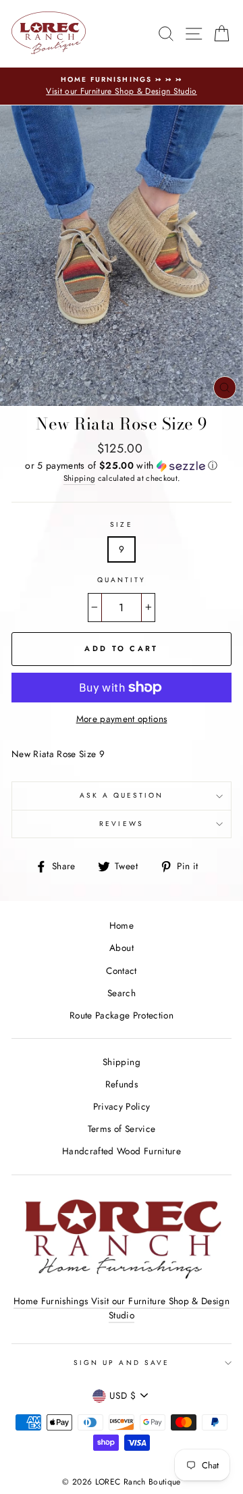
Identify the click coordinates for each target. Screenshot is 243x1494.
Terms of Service (121, 1128)
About (121, 947)
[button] (121, 465)
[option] (121, 86)
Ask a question (122, 795)
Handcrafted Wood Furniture (121, 1151)
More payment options (121, 718)
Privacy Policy (122, 1106)
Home (121, 925)
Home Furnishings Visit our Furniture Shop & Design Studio (122, 1308)
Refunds (121, 1084)
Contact (121, 970)
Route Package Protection (121, 1015)
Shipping (79, 478)
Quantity (121, 580)
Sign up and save (121, 1363)
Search (121, 993)
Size (121, 524)
